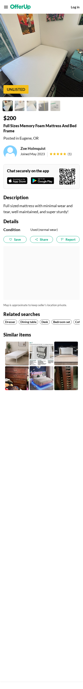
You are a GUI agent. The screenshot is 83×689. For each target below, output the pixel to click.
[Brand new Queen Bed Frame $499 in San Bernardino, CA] (66, 353)
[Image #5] (55, 105)
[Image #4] (43, 105)
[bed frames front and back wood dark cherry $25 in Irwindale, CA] (66, 378)
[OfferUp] (20, 7)
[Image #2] (19, 105)
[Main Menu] (6, 7)
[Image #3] (31, 105)
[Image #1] (8, 105)
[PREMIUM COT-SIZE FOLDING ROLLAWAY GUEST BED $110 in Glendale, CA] (41, 353)
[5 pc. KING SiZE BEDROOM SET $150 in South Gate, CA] (17, 378)
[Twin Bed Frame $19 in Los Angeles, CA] (17, 353)
